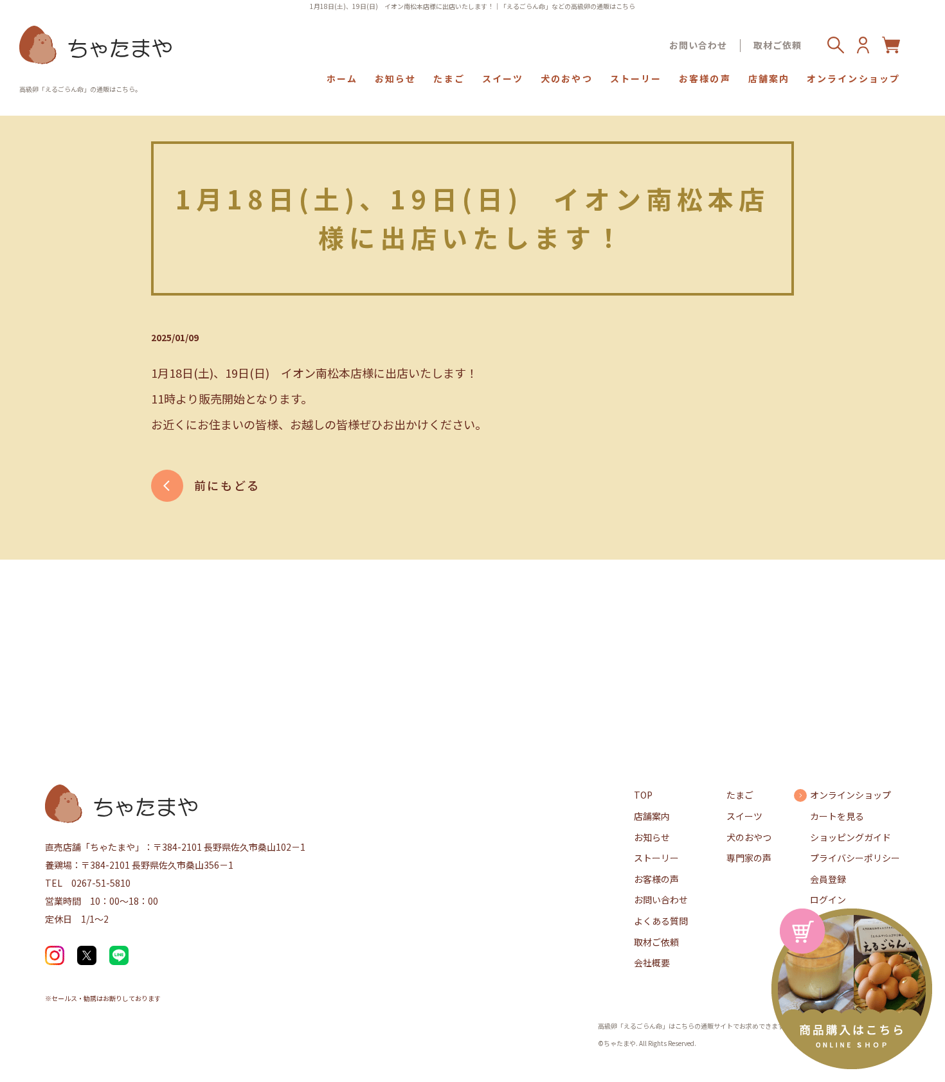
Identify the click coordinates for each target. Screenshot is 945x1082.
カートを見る (837, 816)
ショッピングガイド (850, 837)
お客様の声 (705, 78)
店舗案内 (768, 78)
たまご (448, 78)
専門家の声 (748, 857)
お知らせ (395, 78)
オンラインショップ (853, 78)
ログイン (828, 899)
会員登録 (828, 879)
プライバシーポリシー (855, 857)
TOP (643, 794)
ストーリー (636, 78)
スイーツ (502, 78)
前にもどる (227, 485)
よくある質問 (661, 920)
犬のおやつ (567, 78)
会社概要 (652, 962)
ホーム (342, 78)
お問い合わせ (698, 45)
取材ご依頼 (777, 45)
